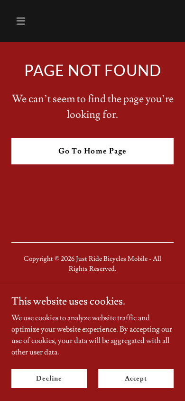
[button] (29, 20)
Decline (49, 378)
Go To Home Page (92, 151)
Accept (136, 378)
